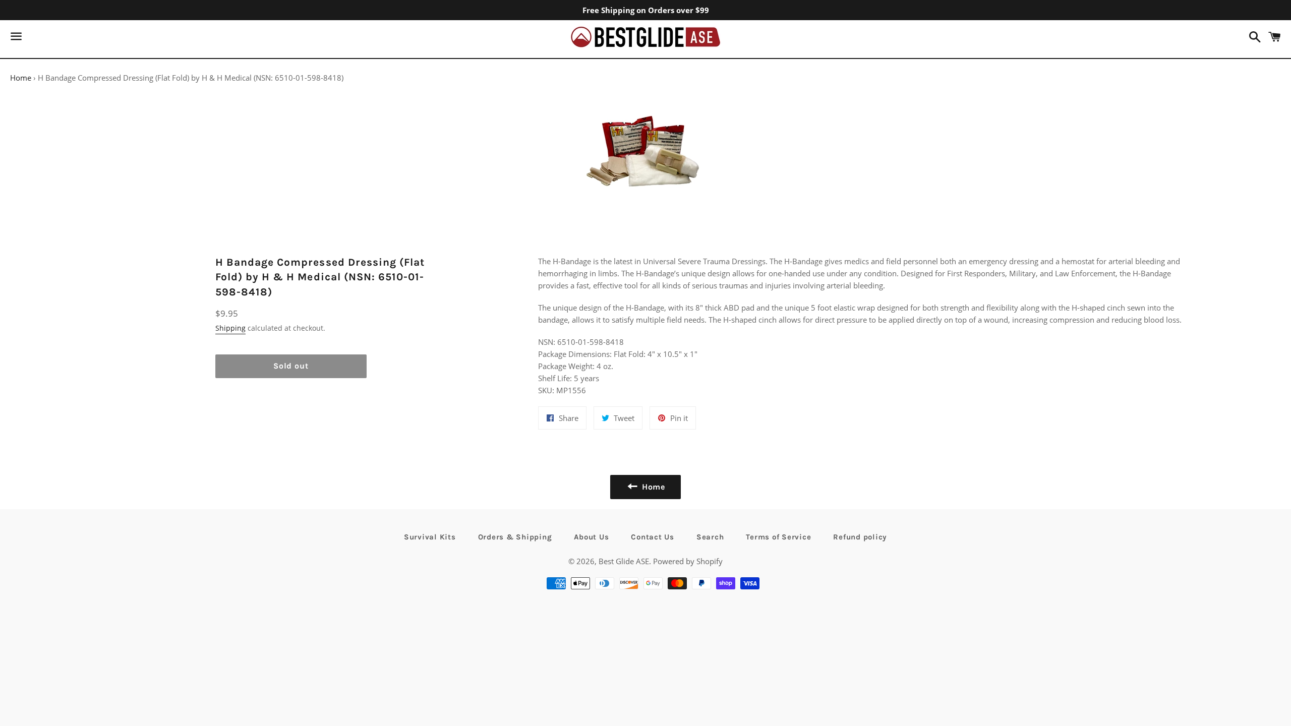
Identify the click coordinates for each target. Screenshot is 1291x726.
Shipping (230, 328)
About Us (591, 536)
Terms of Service (778, 536)
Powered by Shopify (688, 561)
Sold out (290, 366)
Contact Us (652, 536)
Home (20, 78)
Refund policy (860, 536)
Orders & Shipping (515, 536)
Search (710, 536)
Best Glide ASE (624, 561)
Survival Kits (430, 536)
